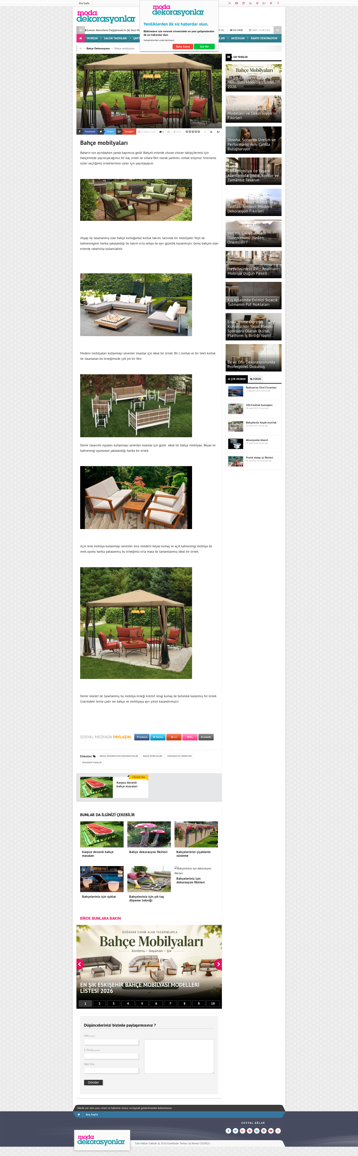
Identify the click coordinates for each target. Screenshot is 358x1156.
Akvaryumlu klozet (257, 440)
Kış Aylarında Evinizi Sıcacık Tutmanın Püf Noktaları (252, 302)
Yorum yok (265, 390)
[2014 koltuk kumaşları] (236, 413)
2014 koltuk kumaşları (259, 405)
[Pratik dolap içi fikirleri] (236, 466)
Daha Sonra (183, 46)
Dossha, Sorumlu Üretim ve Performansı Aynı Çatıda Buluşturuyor (118, 30)
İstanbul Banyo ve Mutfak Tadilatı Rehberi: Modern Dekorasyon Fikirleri (250, 206)
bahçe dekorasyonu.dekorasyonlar (119, 756)
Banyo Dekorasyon (264, 38)
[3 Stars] (192, 131)
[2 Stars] (189, 131)
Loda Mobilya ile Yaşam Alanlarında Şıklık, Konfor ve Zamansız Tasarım (253, 175)
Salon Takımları (115, 38)
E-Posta (92, 1050)
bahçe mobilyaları (152, 756)
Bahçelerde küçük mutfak (261, 422)
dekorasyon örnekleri (179, 756)
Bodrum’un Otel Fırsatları (261, 387)
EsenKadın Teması (177, 1143)
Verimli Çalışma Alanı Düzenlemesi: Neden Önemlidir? (246, 237)
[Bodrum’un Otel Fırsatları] (236, 396)
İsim (89, 1035)
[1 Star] (186, 131)
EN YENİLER (240, 57)
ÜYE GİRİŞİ (237, 30)
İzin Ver (204, 46)
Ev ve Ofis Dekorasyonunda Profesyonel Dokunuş (251, 364)
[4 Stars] (195, 131)
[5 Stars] (198, 131)
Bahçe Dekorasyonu (98, 48)
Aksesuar (238, 38)
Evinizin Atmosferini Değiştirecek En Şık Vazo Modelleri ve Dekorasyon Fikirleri (249, 110)
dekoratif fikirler (92, 762)
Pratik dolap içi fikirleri (259, 457)
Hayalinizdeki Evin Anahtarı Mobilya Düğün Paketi (252, 271)
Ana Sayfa (84, 3)
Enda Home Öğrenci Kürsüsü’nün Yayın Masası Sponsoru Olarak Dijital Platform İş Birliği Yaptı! (250, 328)
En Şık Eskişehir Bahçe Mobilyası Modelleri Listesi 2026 (251, 82)
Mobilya (92, 38)
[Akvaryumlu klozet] (236, 448)
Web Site (89, 1064)
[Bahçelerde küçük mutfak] (236, 431)
